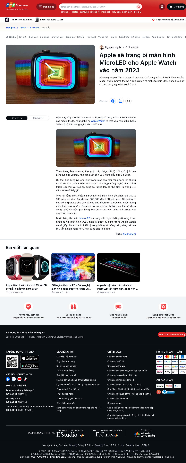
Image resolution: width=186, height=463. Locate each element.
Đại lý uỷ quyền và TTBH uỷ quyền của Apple (78, 384)
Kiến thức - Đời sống (129, 37)
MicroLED (84, 218)
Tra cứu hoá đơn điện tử (68, 389)
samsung (84, 12)
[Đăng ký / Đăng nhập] (162, 6)
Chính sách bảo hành (117, 356)
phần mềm (127, 12)
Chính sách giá (114, 403)
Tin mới (22, 37)
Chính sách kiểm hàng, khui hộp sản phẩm (127, 370)
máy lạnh (116, 12)
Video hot (103, 37)
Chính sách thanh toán (117, 398)
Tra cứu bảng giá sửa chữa (69, 398)
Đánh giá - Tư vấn (75, 37)
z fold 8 (137, 12)
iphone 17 (66, 12)
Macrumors (129, 233)
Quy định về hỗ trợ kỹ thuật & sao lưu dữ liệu (128, 389)
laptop (75, 12)
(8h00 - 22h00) (19, 410)
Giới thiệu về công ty (66, 356)
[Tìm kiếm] (138, 6)
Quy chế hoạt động (66, 361)
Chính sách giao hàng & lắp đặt (122, 375)
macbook (105, 12)
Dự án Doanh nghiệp (66, 366)
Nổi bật (12, 37)
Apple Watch (98, 120)
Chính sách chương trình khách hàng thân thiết (129, 394)
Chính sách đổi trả (115, 361)
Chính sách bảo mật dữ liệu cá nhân (124, 384)
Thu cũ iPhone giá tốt (21, 19)
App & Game (158, 37)
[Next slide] (65, 20)
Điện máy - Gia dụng (38, 37)
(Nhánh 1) (16, 394)
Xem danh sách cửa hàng (172, 334)
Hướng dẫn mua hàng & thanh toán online (76, 380)
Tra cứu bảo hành (65, 394)
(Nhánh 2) (16, 402)
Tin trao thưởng (175, 37)
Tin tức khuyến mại (66, 370)
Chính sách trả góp (116, 366)
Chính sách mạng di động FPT (121, 380)
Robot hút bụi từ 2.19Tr (51, 19)
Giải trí (113, 37)
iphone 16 (95, 12)
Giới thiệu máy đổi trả (66, 375)
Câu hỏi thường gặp (66, 403)
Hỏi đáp (146, 37)
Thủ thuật (91, 37)
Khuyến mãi (57, 37)
